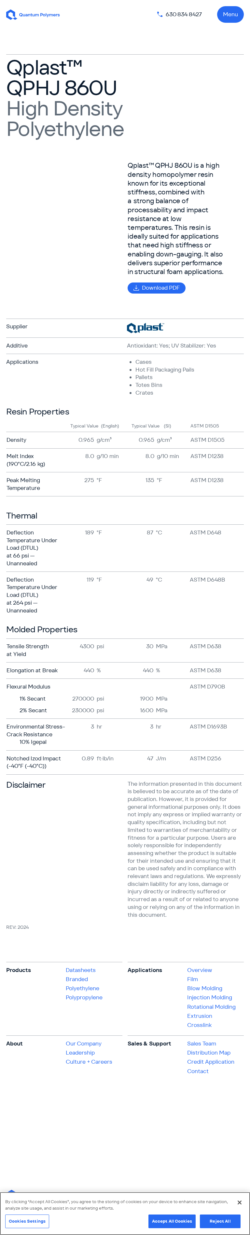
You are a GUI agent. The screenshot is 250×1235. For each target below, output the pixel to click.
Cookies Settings (27, 1221)
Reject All (220, 1221)
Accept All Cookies (172, 1221)
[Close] (239, 1202)
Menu (230, 14)
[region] (125, 1213)
